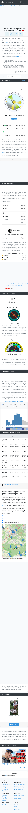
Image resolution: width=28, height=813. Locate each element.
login (6, 775)
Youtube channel (12, 733)
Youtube (5, 798)
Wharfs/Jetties (6, 520)
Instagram (5, 797)
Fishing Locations (6, 784)
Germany (8, 5)
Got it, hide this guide (21, 71)
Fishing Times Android (20, 784)
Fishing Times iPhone (20, 786)
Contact (16, 804)
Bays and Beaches (7, 515)
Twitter (4, 800)
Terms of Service (18, 807)
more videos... (23, 767)
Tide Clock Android (19, 787)
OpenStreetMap (19, 556)
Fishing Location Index (19, 798)
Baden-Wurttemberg (15, 5)
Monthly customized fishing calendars (11, 484)
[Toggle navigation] (25, 2)
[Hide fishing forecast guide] (25, 38)
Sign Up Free (14, 119)
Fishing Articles (5, 790)
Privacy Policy (17, 809)
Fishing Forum (5, 787)
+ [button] (3, 525)
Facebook (5, 795)
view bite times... (18, 56)
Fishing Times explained (19, 795)
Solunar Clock (17, 797)
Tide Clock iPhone (19, 789)
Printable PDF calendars (8, 485)
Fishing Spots (2, 5)
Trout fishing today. (14, 698)
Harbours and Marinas (8, 518)
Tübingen (6, 42)
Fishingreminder (9, 2)
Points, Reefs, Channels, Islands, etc (11, 522)
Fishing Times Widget (6, 804)
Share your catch (14, 724)
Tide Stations (5, 786)
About (15, 806)
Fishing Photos (5, 789)
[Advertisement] (14, 16)
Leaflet (14, 556)
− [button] (3, 527)
